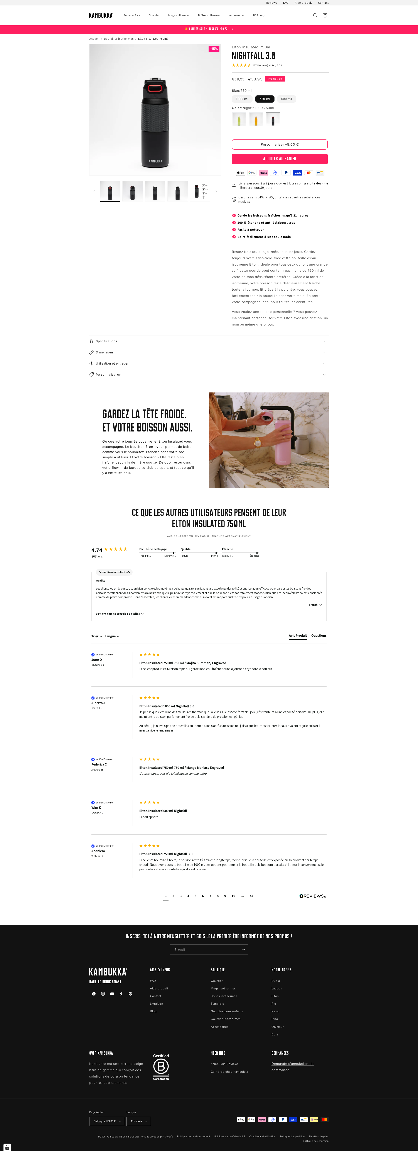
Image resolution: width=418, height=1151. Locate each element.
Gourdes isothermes (226, 1019)
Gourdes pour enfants (227, 1011)
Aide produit (303, 3)
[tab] (298, 636)
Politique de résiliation (316, 1140)
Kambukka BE (114, 1136)
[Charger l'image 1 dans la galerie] (110, 191)
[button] (315, 15)
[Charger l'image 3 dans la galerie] (155, 191)
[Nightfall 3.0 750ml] (273, 120)
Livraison (156, 1003)
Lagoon (276, 988)
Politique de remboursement (193, 1136)
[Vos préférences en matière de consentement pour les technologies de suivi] (7, 1147)
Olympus (277, 1027)
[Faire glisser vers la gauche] (94, 191)
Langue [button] (110, 636)
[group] (114, 550)
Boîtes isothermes (224, 996)
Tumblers (217, 1003)
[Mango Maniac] (256, 120)
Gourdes (217, 981)
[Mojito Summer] (239, 120)
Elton (275, 996)
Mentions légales (319, 1136)
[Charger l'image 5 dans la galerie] (200, 191)
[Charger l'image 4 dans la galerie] (177, 191)
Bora (274, 1034)
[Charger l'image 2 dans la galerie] (132, 191)
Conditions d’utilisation (262, 1136)
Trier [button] (95, 636)
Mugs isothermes (223, 988)
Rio (273, 1003)
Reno (275, 1011)
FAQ (286, 3)
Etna (274, 1019)
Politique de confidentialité (229, 1136)
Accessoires (220, 1027)
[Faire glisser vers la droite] (216, 191)
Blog (153, 1011)
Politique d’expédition (292, 1136)
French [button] (313, 605)
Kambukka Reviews (225, 1064)
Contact (323, 3)
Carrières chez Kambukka (229, 1071)
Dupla (275, 981)
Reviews (271, 3)
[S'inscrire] (243, 950)
